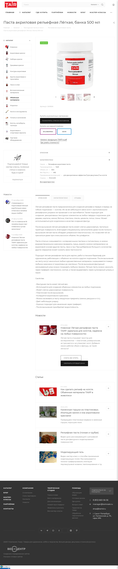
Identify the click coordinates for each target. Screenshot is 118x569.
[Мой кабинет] (113, 5)
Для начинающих (54, 501)
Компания (28, 488)
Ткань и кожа (52, 495)
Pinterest (76, 530)
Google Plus (64, 530)
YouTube (53, 530)
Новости (7, 194)
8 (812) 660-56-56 (100, 500)
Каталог (7, 488)
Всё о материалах (54, 498)
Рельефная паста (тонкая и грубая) (80, 432)
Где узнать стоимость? (49, 142)
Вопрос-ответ (77, 504)
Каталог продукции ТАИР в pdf (53, 140)
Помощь (76, 488)
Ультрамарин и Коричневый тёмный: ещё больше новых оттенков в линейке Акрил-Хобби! (20, 208)
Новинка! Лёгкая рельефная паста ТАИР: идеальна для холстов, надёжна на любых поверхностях (81, 331)
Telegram (47, 530)
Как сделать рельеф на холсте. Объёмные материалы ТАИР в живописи (77, 392)
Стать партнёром (29, 496)
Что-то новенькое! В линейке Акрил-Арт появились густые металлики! (19, 225)
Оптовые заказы (78, 498)
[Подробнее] (108, 326)
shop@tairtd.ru (99, 509)
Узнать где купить (71, 358)
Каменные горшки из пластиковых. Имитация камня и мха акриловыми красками (80, 412)
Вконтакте (41, 530)
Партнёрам (9, 504)
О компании (27, 493)
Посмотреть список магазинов (55, 121)
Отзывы (77, 198)
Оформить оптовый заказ (74, 363)
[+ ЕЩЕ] (111, 12)
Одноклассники (59, 530)
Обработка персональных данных (78, 515)
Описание (42, 198)
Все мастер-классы (54, 511)
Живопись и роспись (55, 508)
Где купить (76, 501)
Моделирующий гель (72, 452)
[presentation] (55, 97)
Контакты (8, 509)
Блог (5, 493)
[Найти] (102, 4)
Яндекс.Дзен (70, 530)
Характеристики (61, 198)
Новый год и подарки (55, 504)
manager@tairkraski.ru (103, 504)
